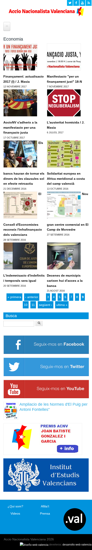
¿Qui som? (15, 506)
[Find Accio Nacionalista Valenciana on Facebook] (76, 3)
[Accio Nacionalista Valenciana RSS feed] (89, 3)
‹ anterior (31, 297)
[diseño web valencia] (34, 544)
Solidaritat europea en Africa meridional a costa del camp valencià (66, 178)
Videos (15, 513)
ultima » (61, 305)
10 (25, 305)
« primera (14, 297)
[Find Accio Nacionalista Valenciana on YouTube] (82, 3)
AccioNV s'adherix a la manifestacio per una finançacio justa (20, 127)
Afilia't (45, 506)
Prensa (45, 513)
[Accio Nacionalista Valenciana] (46, 15)
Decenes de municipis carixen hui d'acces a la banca (65, 280)
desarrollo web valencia (77, 544)
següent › (45, 305)
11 (33, 305)
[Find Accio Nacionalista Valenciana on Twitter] (70, 3)
